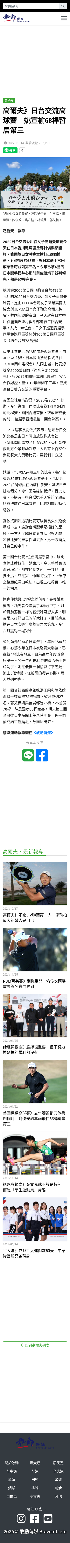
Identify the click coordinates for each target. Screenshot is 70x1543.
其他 (58, 1496)
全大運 (58, 1471)
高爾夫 (8, 100)
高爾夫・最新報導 (23, 851)
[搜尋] (63, 6)
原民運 (58, 1463)
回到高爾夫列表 (36, 1345)
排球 (35, 1488)
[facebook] (37, 1519)
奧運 (11, 1480)
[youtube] (48, 1519)
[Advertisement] (35, 60)
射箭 (58, 1488)
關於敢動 (12, 1463)
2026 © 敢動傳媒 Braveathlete (35, 1531)
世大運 (35, 1463)
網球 (11, 1488)
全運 (35, 1471)
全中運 (11, 1471)
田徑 (35, 1480)
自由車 (11, 1496)
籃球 (58, 1480)
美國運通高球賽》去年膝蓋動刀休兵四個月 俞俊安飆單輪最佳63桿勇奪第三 (34, 1118)
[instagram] (23, 1519)
